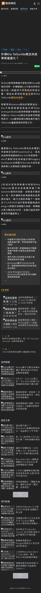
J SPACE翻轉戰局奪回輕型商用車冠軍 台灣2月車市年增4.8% (28, 473)
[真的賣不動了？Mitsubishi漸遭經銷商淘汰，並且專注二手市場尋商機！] (8, 428)
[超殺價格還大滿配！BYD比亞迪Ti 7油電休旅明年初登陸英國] (10, 323)
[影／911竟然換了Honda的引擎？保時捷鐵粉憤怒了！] (8, 439)
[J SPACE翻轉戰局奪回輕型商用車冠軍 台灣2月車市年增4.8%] (8, 473)
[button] (38, 3)
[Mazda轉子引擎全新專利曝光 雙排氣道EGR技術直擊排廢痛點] (8, 370)
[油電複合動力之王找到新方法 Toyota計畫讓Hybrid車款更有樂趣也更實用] (8, 521)
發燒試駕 (14, 8)
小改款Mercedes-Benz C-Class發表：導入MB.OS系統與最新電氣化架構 (28, 554)
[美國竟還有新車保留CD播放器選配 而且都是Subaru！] (8, 566)
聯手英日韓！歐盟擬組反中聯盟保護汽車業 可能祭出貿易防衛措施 (22, 250)
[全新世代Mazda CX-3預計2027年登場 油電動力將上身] (8, 509)
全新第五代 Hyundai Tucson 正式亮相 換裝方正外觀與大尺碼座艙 (28, 532)
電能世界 (33, 8)
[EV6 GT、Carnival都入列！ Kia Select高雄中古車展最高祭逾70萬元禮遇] (8, 381)
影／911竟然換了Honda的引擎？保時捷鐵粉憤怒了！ (28, 439)
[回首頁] (10, 3)
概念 (19, 49)
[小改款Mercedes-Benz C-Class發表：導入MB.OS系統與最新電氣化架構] (8, 554)
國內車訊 (5, 8)
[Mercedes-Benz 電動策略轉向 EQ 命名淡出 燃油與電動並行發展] (8, 462)
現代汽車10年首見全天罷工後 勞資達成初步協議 (21, 258)
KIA (25, 49)
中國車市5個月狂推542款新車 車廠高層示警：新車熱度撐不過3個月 (22, 242)
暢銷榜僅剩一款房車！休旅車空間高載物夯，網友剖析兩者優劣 (28, 311)
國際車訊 (24, 8)
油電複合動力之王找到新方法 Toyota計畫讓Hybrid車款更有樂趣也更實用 (28, 521)
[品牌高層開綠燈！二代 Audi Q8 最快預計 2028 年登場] (10, 300)
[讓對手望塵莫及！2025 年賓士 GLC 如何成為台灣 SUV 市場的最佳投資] (8, 451)
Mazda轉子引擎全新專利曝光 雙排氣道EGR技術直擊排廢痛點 (28, 370)
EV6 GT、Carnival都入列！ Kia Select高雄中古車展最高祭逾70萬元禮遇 (28, 381)
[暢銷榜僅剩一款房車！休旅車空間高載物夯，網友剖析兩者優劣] (10, 311)
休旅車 (5, 49)
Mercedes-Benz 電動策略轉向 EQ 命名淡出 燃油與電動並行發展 (27, 462)
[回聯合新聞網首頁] (3, 3)
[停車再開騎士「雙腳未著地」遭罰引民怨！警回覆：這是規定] (8, 484)
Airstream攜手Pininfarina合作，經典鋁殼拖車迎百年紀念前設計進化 (22, 265)
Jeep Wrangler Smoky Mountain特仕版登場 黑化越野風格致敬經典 (21, 274)
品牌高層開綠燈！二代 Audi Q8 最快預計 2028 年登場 (28, 300)
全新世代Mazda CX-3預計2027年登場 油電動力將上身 (27, 509)
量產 (12, 49)
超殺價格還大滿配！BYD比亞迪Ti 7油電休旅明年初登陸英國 (28, 323)
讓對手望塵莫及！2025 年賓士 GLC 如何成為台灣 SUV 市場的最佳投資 (27, 451)
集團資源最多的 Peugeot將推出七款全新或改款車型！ (27, 543)
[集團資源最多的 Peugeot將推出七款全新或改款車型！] (8, 543)
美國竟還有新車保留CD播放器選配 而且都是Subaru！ (27, 566)
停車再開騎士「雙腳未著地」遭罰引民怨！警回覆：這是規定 (28, 484)
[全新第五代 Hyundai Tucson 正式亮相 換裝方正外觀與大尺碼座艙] (8, 532)
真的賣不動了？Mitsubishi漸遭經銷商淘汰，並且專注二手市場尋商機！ (28, 428)
